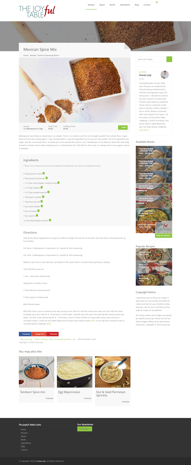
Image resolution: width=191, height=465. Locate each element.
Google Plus (39, 334)
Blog (137, 5)
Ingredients (125, 5)
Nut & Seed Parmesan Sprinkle (111, 393)
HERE (48, 324)
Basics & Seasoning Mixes (60, 339)
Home (37, 339)
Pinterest (53, 334)
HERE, (93, 320)
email (141, 79)
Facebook (26, 334)
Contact (147, 5)
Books (112, 5)
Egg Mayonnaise (69, 392)
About (102, 5)
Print (123, 127)
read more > (144, 130)
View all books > (163, 235)
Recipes (91, 5)
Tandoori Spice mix (32, 392)
